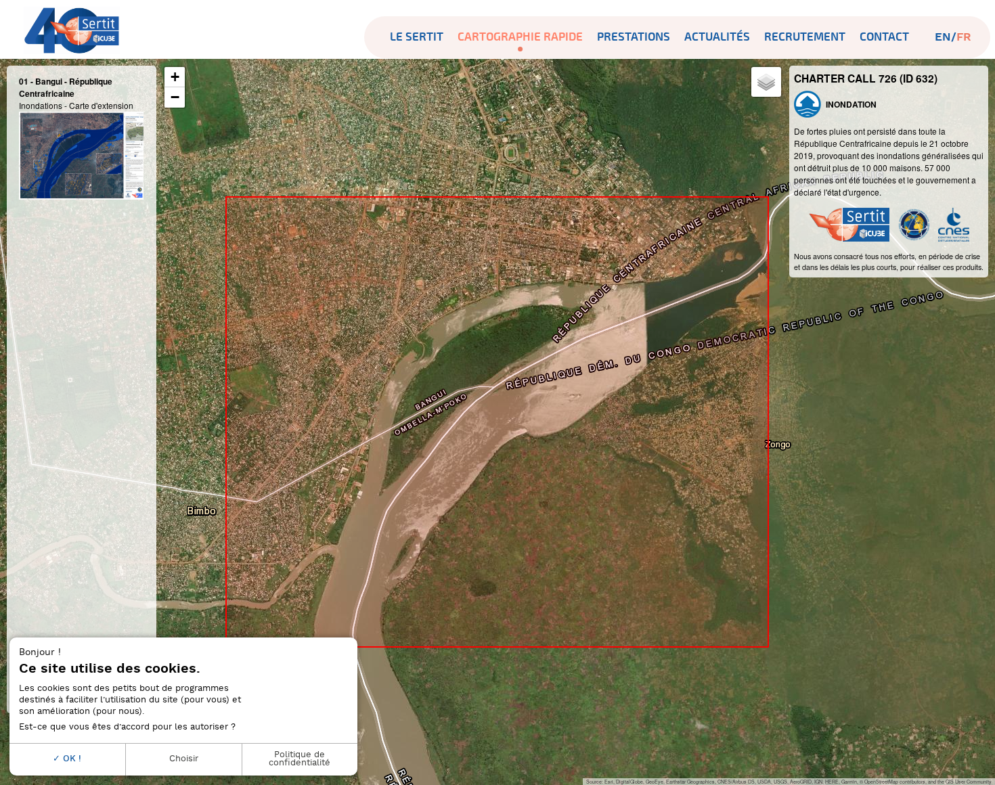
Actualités (717, 37)
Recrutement (804, 37)
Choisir (183, 759)
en (943, 37)
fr (963, 37)
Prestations (633, 37)
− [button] (175, 97)
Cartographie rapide (520, 37)
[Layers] (766, 82)
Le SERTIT (416, 37)
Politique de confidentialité (299, 759)
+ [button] (175, 76)
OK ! (70, 759)
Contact (884, 37)
